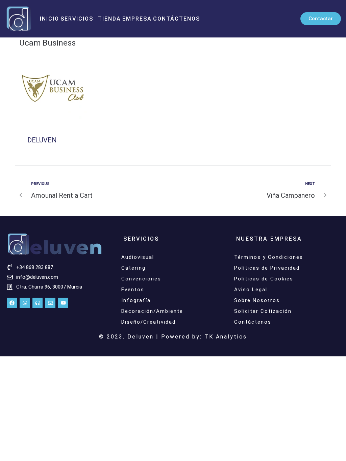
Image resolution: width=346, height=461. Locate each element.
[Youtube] (63, 303)
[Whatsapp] (25, 303)
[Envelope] (50, 303)
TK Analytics (225, 336)
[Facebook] (12, 303)
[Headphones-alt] (37, 303)
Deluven (42, 140)
